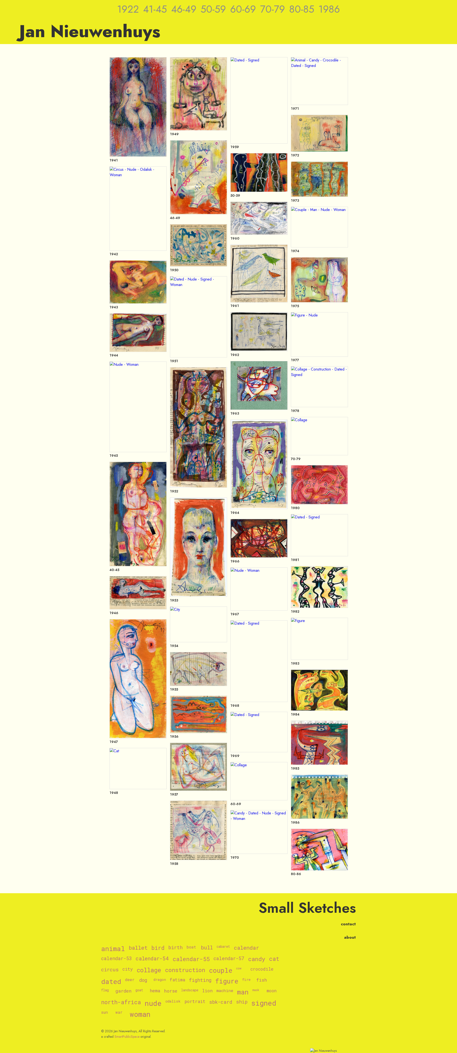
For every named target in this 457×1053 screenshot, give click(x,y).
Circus (110, 970)
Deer (129, 979)
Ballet (138, 948)
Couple (220, 970)
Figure (226, 981)
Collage (149, 970)
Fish (261, 980)
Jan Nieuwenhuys (89, 31)
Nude (153, 1003)
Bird (157, 948)
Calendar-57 (229, 958)
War (119, 1012)
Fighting (200, 980)
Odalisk (173, 1001)
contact (348, 924)
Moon (272, 990)
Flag (105, 990)
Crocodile (261, 969)
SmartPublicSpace (126, 1036)
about (350, 937)
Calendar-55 (191, 959)
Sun (104, 1012)
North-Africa (121, 1002)
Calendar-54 (152, 959)
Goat (139, 990)
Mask (255, 990)
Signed (263, 1003)
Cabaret (223, 947)
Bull (207, 948)
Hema (155, 990)
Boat (191, 947)
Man (242, 992)
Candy (256, 959)
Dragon (160, 979)
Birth (175, 948)
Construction (185, 970)
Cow (238, 968)
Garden (123, 991)
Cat (274, 959)
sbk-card (220, 1002)
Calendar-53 (116, 958)
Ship (242, 1002)
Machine (224, 990)
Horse (170, 991)
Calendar (246, 948)
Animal (113, 949)
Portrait (194, 1001)
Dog (143, 980)
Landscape (189, 990)
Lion (207, 990)
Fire (246, 979)
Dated (111, 981)
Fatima (177, 980)
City (127, 969)
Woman (140, 1014)
